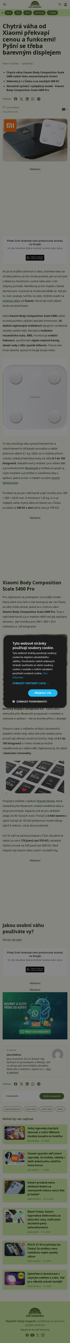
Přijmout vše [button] (42, 692)
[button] (35, 683)
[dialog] (35, 671)
